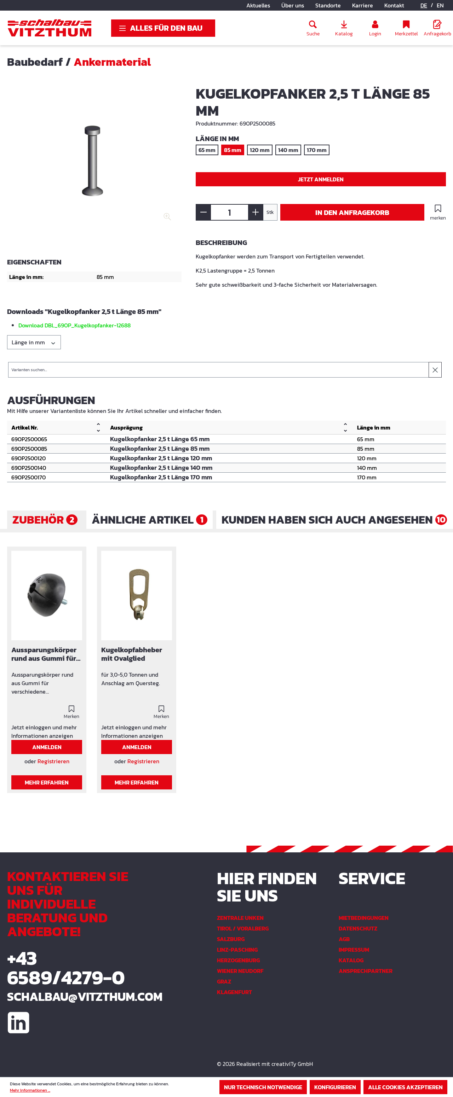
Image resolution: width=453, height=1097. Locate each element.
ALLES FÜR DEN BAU (166, 28)
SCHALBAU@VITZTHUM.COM (75, 997)
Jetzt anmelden (321, 179)
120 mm (260, 150)
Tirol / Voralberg (243, 928)
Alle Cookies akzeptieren (405, 1087)
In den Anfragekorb (352, 212)
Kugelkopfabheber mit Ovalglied (131, 654)
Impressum (354, 949)
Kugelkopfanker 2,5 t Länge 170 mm (161, 477)
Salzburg (231, 939)
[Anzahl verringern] (203, 212)
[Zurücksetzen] (435, 370)
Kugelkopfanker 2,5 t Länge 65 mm (160, 439)
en (440, 5)
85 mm (232, 150)
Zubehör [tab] (43, 519)
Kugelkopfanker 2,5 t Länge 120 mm (161, 458)
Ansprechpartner (365, 971)
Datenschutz (358, 928)
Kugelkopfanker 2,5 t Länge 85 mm (160, 449)
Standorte (328, 5)
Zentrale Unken (240, 918)
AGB (344, 939)
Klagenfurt (234, 992)
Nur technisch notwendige (263, 1087)
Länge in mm (29, 342)
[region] (94, 162)
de (423, 5)
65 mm (207, 150)
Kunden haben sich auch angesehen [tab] (334, 519)
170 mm (317, 150)
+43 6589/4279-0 (66, 967)
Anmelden (47, 747)
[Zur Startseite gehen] (49, 28)
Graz (224, 981)
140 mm (288, 150)
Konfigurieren (335, 1087)
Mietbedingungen (364, 918)
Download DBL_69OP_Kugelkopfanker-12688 (74, 325)
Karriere (362, 5)
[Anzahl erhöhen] (255, 212)
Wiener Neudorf (240, 971)
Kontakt (394, 5)
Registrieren (53, 761)
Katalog (351, 960)
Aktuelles (258, 5)
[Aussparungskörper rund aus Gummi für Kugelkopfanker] (46, 596)
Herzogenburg (238, 960)
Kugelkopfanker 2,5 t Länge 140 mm (161, 468)
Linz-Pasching (237, 949)
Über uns (292, 5)
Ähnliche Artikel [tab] (147, 519)
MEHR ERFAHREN (47, 782)
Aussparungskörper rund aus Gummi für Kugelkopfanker (43, 654)
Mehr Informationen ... (30, 1090)
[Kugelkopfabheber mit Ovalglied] (136, 596)
